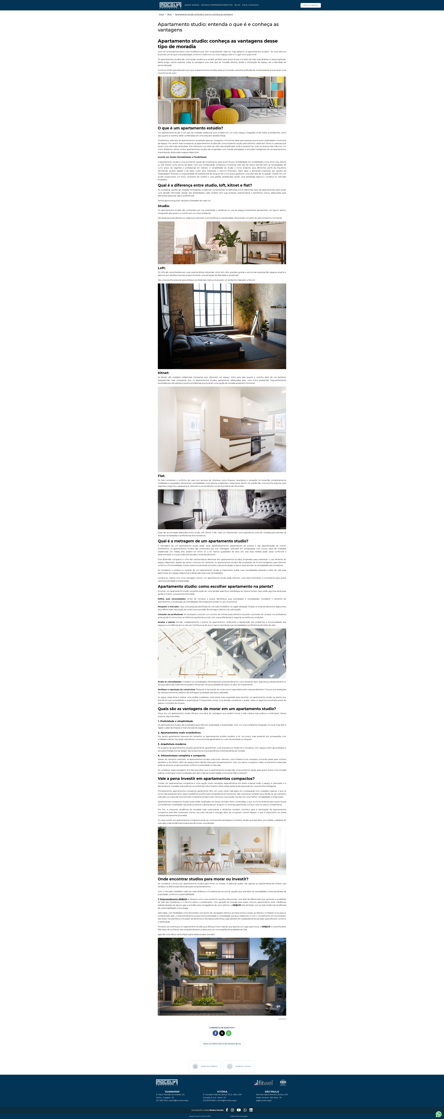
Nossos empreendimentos (217, 5)
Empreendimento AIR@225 (173, 899)
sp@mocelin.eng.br (264, 1100)
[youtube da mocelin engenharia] (239, 1110)
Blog (237, 5)
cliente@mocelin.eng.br (178, 1100)
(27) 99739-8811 (209, 1100)
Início (161, 14)
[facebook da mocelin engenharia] (227, 1110)
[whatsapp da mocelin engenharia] (245, 1110)
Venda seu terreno (209, 1066)
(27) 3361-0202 (162, 1100)
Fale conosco (250, 5)
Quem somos (192, 5)
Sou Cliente (311, 5)
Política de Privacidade (238, 1116)
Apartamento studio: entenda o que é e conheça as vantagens (204, 14)
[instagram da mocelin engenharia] (232, 1110)
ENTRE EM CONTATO (243, 1066)
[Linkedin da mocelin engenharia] (251, 1110)
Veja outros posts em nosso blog (222, 1044)
